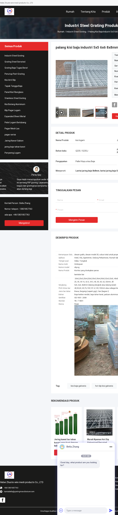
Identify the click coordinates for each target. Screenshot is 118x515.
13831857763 (26, 209)
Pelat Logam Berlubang (15, 122)
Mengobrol (24, 223)
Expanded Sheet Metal (15, 116)
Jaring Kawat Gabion (14, 141)
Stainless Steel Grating (15, 98)
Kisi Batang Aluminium (15, 104)
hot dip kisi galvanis (104, 386)
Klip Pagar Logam (12, 110)
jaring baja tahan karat (15, 147)
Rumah (61, 32)
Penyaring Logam (13, 153)
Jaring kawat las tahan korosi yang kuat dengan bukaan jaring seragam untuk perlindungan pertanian (66, 442)
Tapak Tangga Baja (13, 86)
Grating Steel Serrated (15, 62)
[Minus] (111, 446)
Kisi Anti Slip (10, 80)
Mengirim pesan (77, 220)
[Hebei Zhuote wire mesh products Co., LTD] (9, 11)
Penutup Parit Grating (15, 74)
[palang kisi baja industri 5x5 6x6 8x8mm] (81, 78)
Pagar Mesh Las (12, 128)
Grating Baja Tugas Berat (16, 68)
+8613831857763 (21, 215)
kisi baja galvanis (78, 386)
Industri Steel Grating (76, 32)
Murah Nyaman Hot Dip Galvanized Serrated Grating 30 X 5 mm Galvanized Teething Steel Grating (98, 442)
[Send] (111, 510)
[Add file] (61, 510)
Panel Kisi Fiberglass (14, 92)
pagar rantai (10, 134)
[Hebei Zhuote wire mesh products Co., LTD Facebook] (114, 104)
